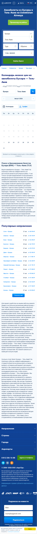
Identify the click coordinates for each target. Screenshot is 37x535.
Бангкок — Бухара (8, 244)
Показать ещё (18, 295)
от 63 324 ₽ (31, 282)
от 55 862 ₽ (31, 273)
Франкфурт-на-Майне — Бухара (12, 261)
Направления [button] (8, 429)
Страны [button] (5, 435)
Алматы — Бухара (8, 235)
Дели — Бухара (7, 252)
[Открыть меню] (35, 3)
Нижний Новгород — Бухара (11, 265)
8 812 (8, 458)
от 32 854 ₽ (31, 290)
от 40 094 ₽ (31, 231)
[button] (14, 3)
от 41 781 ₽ (31, 265)
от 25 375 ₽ (31, 248)
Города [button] (5, 442)
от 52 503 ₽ (31, 252)
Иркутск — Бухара (8, 273)
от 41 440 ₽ (31, 277)
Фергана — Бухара (8, 256)
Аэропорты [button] (7, 449)
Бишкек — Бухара (8, 248)
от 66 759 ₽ (31, 244)
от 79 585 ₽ (31, 269)
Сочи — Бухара (7, 231)
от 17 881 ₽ (31, 256)
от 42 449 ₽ (31, 261)
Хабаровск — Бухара (9, 282)
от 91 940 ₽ (31, 286)
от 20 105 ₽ (31, 235)
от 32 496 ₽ (31, 240)
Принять (30, 529)
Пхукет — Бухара (8, 269)
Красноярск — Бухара (9, 286)
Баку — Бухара (7, 240)
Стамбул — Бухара (8, 277)
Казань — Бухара (8, 290)
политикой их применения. (14, 531)
